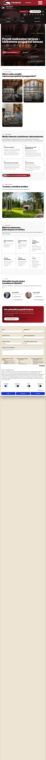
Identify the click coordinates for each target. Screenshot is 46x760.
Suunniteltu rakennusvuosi (30, 341)
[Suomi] (24, 14)
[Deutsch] (35, 14)
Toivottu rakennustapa (22, 358)
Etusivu (33, 33)
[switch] (16, 386)
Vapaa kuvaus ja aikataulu (8, 347)
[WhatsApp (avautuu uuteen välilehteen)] (43, 11)
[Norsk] (32, 14)
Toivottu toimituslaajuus (37, 358)
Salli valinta (23, 393)
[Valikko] (40, 2)
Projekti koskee (6, 341)
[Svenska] (30, 14)
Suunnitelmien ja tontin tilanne (7, 359)
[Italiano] (43, 14)
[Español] (40, 14)
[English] (27, 14)
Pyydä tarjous (23, 11)
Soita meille (25, 52)
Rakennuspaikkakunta (29, 335)
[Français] (38, 14)
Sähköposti (27, 329)
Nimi (3, 329)
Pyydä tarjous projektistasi (10, 52)
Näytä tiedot (40, 390)
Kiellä (8, 393)
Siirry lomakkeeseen (10, 318)
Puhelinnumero (6, 335)
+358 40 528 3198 (36, 11)
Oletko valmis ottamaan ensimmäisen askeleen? (15, 175)
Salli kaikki (38, 393)
